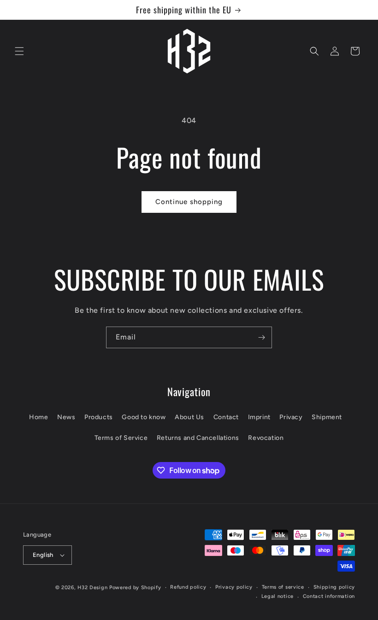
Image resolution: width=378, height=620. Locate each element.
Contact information (329, 596)
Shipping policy (334, 587)
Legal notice (277, 596)
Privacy (290, 417)
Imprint (259, 417)
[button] (19, 51)
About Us (189, 417)
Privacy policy (234, 587)
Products (98, 417)
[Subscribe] (261, 337)
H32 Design (92, 588)
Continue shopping (189, 202)
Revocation (266, 438)
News (66, 417)
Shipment (327, 417)
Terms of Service (121, 438)
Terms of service (283, 587)
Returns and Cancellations (198, 438)
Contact (226, 417)
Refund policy (188, 587)
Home (38, 417)
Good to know (143, 417)
